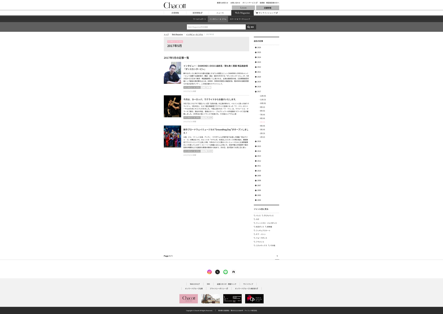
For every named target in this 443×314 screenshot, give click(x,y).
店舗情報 (267, 7)
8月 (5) (262, 111)
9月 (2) (262, 107)
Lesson (243, 7)
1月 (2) (262, 137)
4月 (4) (262, 126)
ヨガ (257, 219)
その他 (272, 245)
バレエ (258, 215)
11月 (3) (263, 99)
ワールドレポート (199, 19)
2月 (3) (262, 133)
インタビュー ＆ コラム (218, 19)
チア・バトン (261, 234)
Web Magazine (177, 34)
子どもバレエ (269, 215)
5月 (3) (262, 122)
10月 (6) (263, 103)
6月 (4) (262, 118)
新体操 (269, 226)
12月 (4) (263, 96)
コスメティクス (261, 245)
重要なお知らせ (222, 3)
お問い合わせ (235, 3)
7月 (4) (262, 114)
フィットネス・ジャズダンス (266, 223)
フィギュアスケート (263, 230)
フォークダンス (261, 238)
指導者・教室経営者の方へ (269, 3)
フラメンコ (260, 241)
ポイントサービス (248, 3)
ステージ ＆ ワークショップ (240, 19)
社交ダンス (260, 226)
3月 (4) (262, 129)
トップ (166, 34)
